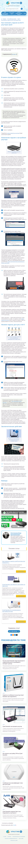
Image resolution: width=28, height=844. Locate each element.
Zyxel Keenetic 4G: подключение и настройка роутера (11, 610)
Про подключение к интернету (5, 13)
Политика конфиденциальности (11, 838)
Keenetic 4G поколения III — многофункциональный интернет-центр (14, 440)
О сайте (4, 836)
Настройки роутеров (11, 18)
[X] (17, 635)
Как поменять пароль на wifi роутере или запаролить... (13, 562)
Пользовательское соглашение (19, 836)
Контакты (9, 836)
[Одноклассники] (13, 635)
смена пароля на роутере (13, 133)
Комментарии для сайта (8, 825)
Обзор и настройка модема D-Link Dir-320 (14, 152)
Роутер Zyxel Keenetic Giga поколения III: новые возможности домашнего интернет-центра (14, 662)
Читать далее (21, 571)
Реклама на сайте (14, 840)
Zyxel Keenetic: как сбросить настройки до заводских (13, 585)
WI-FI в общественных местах (18, 13)
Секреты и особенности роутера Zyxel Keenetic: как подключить (13, 695)
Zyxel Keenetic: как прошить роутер (12, 726)
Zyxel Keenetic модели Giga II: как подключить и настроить (12, 812)
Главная (4, 18)
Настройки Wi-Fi (11, 13)
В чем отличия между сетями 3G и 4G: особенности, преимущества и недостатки (14, 338)
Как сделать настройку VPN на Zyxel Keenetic (12, 754)
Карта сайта (21, 838)
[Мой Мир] (15, 635)
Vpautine (16, 3)
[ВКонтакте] (11, 635)
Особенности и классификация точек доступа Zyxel (13, 783)
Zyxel (19, 18)
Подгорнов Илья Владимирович (16, 533)
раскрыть (14, 54)
